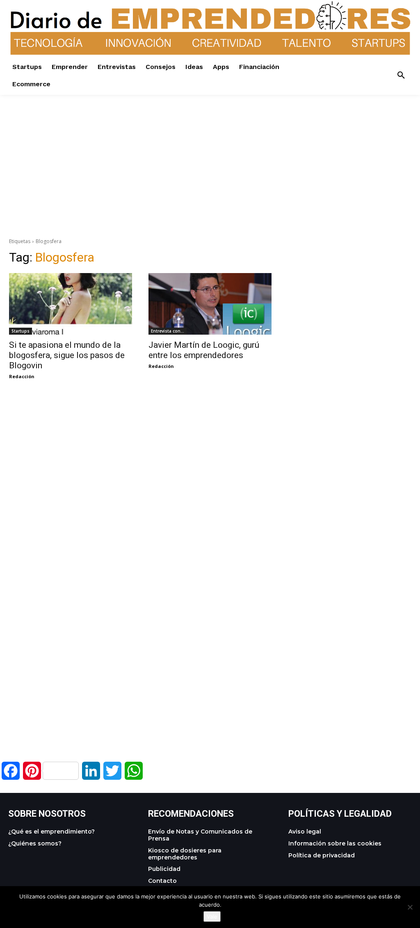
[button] (401, 75)
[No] (410, 907)
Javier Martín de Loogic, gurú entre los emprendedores (203, 350)
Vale (212, 916)
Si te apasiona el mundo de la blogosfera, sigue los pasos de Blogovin (67, 355)
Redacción (21, 376)
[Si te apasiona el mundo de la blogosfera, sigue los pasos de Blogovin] (70, 304)
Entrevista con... (167, 331)
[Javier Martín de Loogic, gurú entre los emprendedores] (210, 304)
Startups (20, 331)
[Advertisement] (210, 152)
